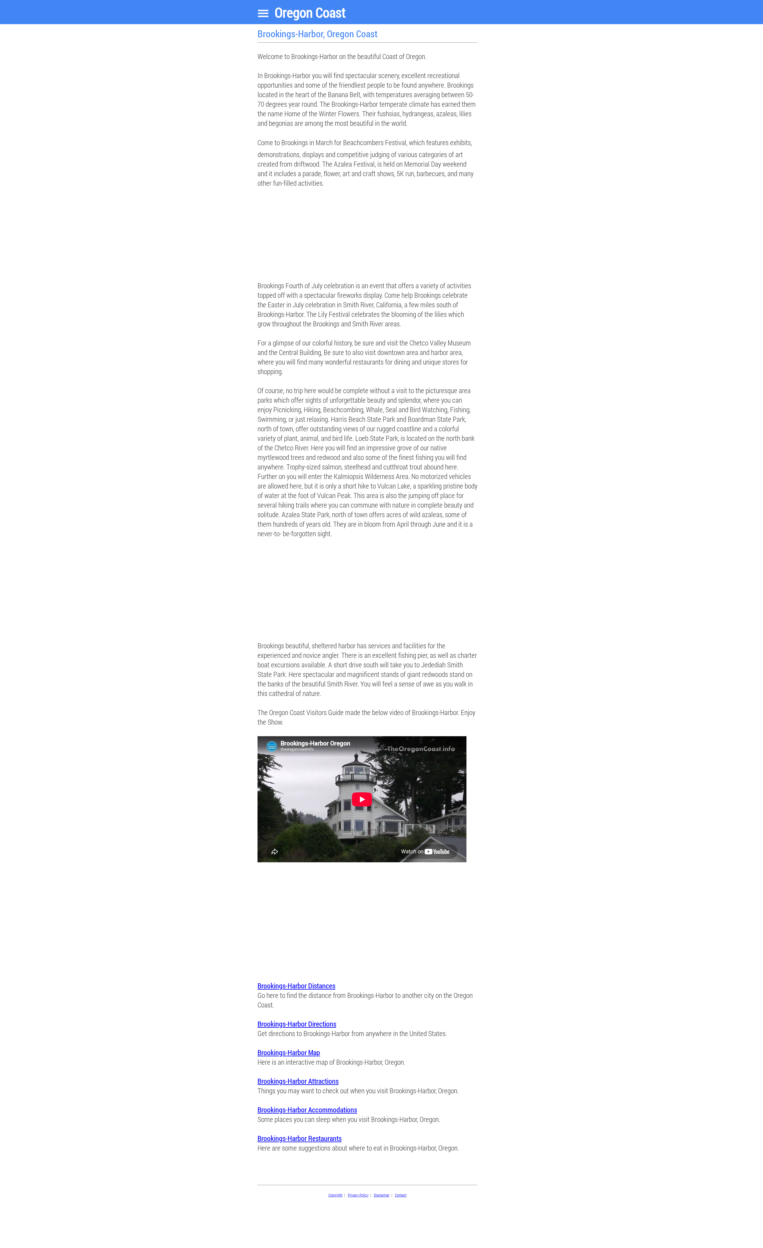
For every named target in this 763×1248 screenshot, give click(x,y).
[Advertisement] (367, 229)
